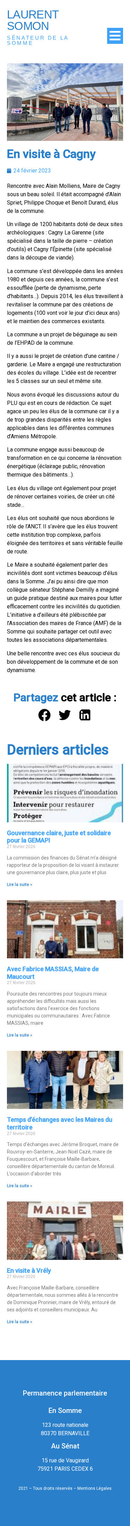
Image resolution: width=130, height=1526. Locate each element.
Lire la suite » (19, 884)
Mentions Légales (94, 1488)
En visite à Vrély (29, 1270)
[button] (44, 715)
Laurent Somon (32, 20)
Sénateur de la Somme (38, 40)
